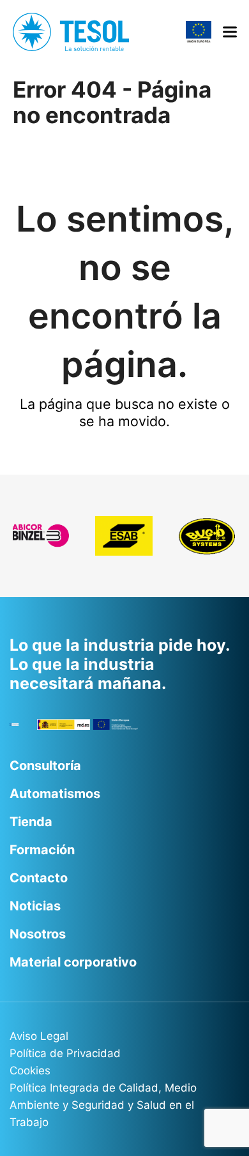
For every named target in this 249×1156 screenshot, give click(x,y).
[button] (230, 32)
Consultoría (45, 765)
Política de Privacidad (65, 1053)
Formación (42, 849)
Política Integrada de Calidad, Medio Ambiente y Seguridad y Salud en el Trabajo (103, 1105)
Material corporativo (73, 962)
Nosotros (38, 934)
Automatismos (55, 793)
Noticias (35, 906)
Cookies (30, 1070)
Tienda (31, 821)
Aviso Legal (39, 1036)
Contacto (39, 878)
